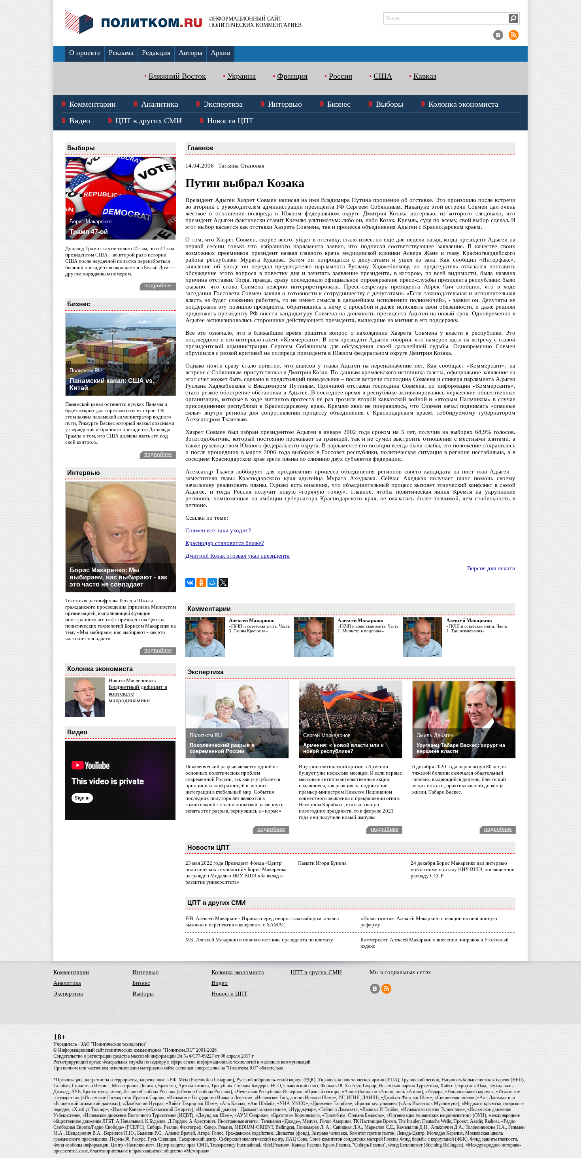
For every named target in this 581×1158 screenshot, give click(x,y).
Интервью (285, 104)
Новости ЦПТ (230, 120)
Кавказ (424, 76)
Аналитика (159, 104)
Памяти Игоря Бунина (322, 863)
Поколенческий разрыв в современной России (222, 748)
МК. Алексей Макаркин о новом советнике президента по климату (259, 940)
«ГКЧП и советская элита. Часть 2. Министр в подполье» (368, 628)
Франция (292, 76)
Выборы (389, 104)
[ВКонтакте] (190, 582)
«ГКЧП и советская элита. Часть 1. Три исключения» (476, 628)
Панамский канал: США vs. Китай (112, 384)
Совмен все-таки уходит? (218, 530)
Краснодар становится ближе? (224, 543)
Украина (241, 76)
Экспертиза (223, 104)
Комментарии (92, 104)
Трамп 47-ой (89, 231)
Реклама (121, 53)
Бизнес (339, 104)
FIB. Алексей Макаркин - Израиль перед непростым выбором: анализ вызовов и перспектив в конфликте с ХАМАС (262, 921)
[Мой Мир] (212, 582)
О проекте (84, 53)
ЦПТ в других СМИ (148, 120)
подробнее (158, 285)
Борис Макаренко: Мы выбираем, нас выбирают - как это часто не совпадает (118, 577)
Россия (340, 76)
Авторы (190, 53)
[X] (223, 582)
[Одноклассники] (201, 582)
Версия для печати (491, 568)
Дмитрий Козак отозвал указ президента (237, 556)
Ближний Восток (177, 76)
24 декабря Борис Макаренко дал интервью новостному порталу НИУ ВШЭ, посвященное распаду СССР (462, 869)
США (383, 76)
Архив (220, 53)
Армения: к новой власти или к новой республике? (343, 748)
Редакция (156, 53)
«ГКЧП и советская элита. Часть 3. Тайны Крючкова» (259, 628)
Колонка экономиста (463, 104)
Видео (79, 120)
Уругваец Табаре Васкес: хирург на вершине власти (461, 748)
